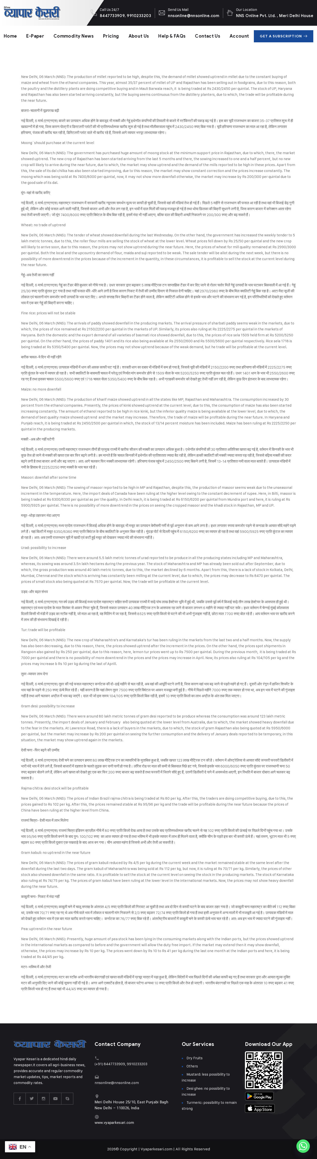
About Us (139, 36)
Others (192, 1066)
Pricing (111, 36)
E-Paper (35, 36)
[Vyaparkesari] (32, 13)
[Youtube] (55, 1099)
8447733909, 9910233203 (125, 15)
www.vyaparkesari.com (114, 1122)
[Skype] (67, 1099)
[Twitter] (32, 1099)
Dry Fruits (194, 1058)
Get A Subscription (281, 36)
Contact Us (207, 36)
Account (239, 36)
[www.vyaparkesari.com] (97, 1116)
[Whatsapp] (303, 1146)
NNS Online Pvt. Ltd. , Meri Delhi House (274, 15)
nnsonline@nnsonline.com (193, 15)
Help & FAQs (171, 36)
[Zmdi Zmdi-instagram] (44, 1099)
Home (10, 36)
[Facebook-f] (20, 1099)
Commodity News (73, 36)
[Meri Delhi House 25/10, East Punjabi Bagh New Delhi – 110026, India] (97, 1096)
